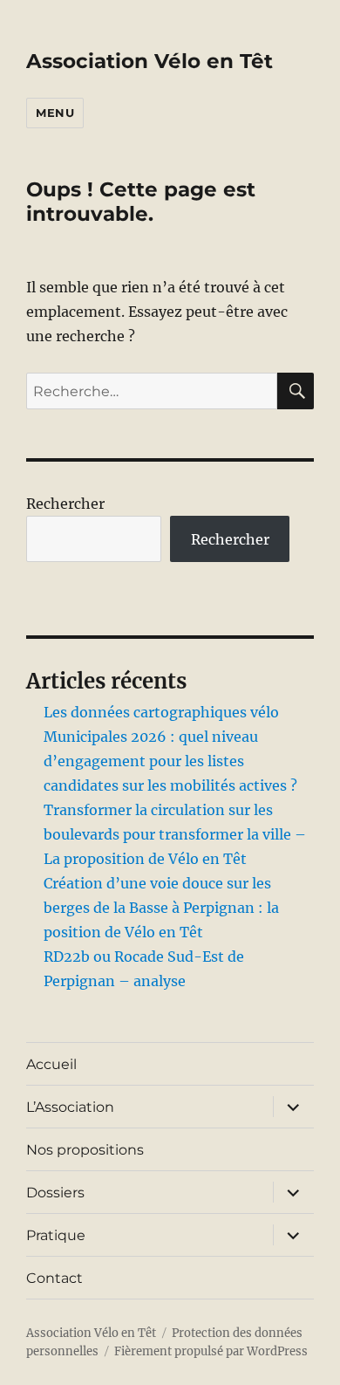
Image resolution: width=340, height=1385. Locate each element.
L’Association (70, 1107)
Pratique (55, 1235)
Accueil (51, 1064)
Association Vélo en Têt (149, 61)
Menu (55, 113)
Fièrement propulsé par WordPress (211, 1351)
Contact (54, 1278)
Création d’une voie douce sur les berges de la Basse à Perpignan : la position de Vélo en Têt (161, 907)
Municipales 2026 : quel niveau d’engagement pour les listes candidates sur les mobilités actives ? (170, 761)
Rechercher (65, 503)
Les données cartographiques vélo (161, 712)
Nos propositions (85, 1150)
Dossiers (55, 1192)
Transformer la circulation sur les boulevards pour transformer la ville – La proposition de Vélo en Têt (175, 834)
